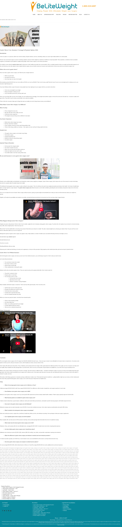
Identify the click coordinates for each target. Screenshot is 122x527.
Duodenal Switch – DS (7, 494)
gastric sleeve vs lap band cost (26, 467)
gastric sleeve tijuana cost (60, 466)
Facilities (58, 14)
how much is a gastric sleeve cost (14, 475)
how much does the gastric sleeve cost (60, 473)
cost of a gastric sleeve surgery (47, 449)
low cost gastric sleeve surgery (36, 475)
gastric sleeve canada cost (7, 454)
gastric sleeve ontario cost (64, 460)
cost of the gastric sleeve (28, 452)
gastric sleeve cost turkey (15, 458)
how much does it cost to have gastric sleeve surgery (42, 473)
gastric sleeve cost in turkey (45, 455)
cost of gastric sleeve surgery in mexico (38, 451)
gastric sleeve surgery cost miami (23, 464)
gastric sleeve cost (16, 454)
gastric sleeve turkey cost (70, 466)
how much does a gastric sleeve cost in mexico (19, 469)
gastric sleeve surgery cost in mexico (44, 463)
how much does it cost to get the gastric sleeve (23, 473)
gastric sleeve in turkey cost (7, 460)
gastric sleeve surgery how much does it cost (19, 466)
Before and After (73, 14)
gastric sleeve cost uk (24, 458)
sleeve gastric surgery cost (58, 476)
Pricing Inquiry (6, 504)
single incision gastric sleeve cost (46, 476)
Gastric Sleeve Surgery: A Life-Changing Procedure (13, 487)
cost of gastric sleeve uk (68, 451)
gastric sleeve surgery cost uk (49, 464)
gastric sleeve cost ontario (30, 457)
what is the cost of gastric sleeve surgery (44, 478)
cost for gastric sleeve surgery (8, 449)
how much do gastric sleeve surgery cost (66, 467)
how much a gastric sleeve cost (53, 467)
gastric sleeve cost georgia (56, 454)
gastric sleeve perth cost (9, 461)
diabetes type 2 (12, 236)
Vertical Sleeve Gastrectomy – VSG (10, 488)
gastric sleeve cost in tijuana (34, 455)
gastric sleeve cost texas (60, 457)
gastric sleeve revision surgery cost (6, 463)
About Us (40, 14)
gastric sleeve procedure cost (19, 461)
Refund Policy (66, 507)
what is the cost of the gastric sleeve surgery (60, 478)
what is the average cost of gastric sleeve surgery (27, 478)
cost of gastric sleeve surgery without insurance (54, 451)
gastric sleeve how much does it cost (63, 458)
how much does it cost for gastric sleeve (34, 472)
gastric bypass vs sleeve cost (61, 452)
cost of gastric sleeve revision (13, 451)
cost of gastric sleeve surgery (24, 451)
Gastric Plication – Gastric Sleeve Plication (11, 495)
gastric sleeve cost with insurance (35, 458)
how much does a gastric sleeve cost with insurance (38, 469)
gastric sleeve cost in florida (12, 455)
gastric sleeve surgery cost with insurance (63, 464)
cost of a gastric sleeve (36, 449)
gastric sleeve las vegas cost (18, 460)
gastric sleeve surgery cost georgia (30, 463)
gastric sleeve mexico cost (29, 460)
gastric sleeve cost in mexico (22, 455)
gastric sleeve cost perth (50, 457)
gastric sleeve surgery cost (19, 463)
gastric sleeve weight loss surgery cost (39, 467)
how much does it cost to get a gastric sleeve (68, 472)
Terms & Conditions (67, 509)
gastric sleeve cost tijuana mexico (71, 457)
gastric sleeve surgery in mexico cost (35, 466)
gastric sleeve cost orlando (40, 457)
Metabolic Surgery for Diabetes (9, 497)
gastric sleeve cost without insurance (49, 458)
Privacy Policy (66, 504)
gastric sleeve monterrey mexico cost (52, 460)
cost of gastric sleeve (58, 449)
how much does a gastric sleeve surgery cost (56, 469)
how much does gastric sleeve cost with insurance (26, 470)
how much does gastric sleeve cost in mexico (8, 470)
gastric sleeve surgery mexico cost (48, 466)
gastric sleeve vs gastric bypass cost (13, 467)
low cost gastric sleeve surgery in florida (50, 475)
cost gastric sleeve (18, 449)
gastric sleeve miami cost (39, 460)
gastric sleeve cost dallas (46, 454)
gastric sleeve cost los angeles (66, 455)
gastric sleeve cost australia (25, 454)
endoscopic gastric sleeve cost (39, 452)
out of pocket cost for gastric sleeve (33, 476)
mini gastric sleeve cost (9, 476)
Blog (80, 14)
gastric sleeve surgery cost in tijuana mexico (60, 463)
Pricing (64, 14)
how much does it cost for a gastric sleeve (18, 472)
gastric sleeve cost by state (36, 454)
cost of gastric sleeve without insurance (15, 452)
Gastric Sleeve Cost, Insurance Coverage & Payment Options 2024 (19, 50)
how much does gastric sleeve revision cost (65, 470)
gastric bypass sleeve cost (50, 452)
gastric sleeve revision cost (31, 461)
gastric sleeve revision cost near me (71, 461)
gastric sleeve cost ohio (20, 457)
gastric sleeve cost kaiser (55, 455)
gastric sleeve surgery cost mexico (10, 464)
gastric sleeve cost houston (67, 454)
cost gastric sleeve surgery (27, 449)
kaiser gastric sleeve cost (25, 475)
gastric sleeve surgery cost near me (36, 464)
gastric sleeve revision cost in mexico (43, 461)
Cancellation (65, 506)
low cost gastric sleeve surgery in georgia (65, 475)
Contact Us (86, 14)
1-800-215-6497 (89, 6)
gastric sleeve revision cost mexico (57, 461)
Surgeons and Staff (49, 14)
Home (34, 14)
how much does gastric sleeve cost (71, 469)
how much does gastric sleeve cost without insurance (46, 470)
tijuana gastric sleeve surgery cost (69, 476)
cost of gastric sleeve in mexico (68, 449)
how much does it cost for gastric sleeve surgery (51, 472)
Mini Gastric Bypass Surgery (9, 492)
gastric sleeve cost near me (10, 457)
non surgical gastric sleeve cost (20, 476)
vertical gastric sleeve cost (12, 478)
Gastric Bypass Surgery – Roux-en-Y (10, 491)
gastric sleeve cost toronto (5, 458)
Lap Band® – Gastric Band (8, 490)
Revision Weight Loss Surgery (9, 498)
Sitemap (65, 510)
